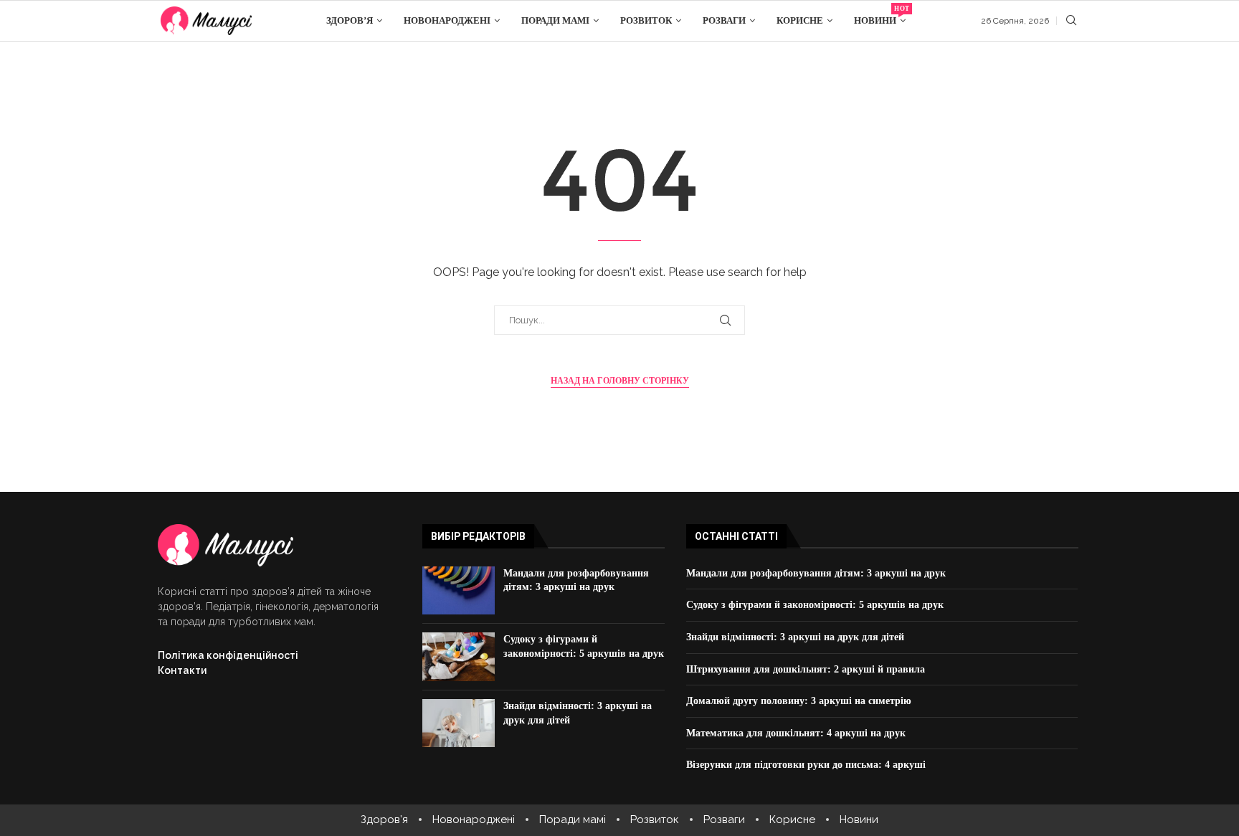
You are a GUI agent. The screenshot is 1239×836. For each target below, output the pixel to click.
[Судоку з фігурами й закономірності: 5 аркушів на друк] (458, 656)
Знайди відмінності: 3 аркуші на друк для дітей (795, 637)
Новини (880, 15)
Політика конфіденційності (228, 655)
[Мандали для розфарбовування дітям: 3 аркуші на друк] (458, 590)
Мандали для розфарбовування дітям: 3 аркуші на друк (816, 573)
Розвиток (646, 20)
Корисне (800, 20)
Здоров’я (349, 20)
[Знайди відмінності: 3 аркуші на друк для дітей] (458, 723)
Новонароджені (447, 20)
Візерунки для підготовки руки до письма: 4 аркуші (806, 764)
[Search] (1071, 21)
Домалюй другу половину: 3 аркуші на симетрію (798, 700)
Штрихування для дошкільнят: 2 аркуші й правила (805, 669)
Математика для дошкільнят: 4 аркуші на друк (796, 733)
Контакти (182, 670)
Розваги (724, 20)
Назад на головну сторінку (620, 381)
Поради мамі (555, 20)
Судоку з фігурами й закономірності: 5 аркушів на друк (815, 604)
